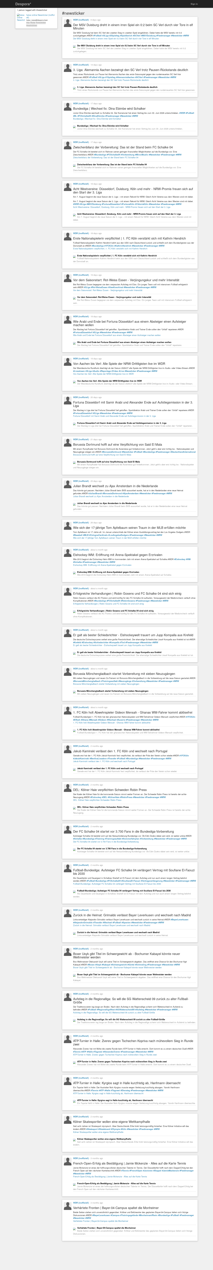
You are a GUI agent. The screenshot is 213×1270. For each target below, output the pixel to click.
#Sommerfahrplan (130, 838)
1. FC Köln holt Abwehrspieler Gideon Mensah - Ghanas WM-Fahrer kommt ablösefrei (111, 722)
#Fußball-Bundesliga (96, 880)
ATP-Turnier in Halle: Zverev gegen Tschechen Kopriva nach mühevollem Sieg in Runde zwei (115, 1054)
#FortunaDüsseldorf (111, 204)
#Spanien (126, 922)
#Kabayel (106, 964)
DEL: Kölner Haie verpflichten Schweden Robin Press (97, 799)
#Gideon (102, 719)
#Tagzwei (97, 1051)
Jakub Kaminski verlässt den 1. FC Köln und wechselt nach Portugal (104, 761)
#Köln (123, 1129)
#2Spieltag (114, 35)
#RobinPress (126, 797)
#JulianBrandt (95, 493)
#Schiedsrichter (101, 642)
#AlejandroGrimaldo (83, 922)
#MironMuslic (141, 154)
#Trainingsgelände (129, 1215)
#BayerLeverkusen (179, 919)
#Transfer (111, 758)
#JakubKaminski (81, 758)
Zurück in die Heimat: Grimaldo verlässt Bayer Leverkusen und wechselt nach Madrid (111, 925)
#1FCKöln (109, 245)
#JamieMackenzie (170, 1170)
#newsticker (41, 22)
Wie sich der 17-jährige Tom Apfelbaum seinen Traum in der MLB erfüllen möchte (109, 537)
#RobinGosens (128, 600)
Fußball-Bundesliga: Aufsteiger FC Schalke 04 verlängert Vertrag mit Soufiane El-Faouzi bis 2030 (117, 883)
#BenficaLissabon (98, 758)
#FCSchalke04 (84, 116)
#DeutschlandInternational (183, 451)
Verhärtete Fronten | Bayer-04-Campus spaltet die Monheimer (100, 1220)
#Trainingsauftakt (109, 681)
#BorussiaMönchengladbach (87, 681)
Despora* (23, 3)
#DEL (104, 797)
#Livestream (79, 371)
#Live (121, 371)
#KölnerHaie (113, 797)
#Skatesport (92, 1129)
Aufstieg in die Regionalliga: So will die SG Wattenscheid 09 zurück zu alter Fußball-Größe (114, 1012)
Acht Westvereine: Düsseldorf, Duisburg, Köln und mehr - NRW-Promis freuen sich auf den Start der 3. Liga (121, 207)
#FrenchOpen (135, 1170)
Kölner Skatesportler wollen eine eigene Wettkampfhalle (98, 1132)
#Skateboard (104, 1129)
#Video (114, 371)
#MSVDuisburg (148, 35)
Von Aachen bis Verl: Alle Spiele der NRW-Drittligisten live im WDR (103, 373)
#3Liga (105, 35)
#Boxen (91, 964)
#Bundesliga (100, 154)
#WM (188, 559)
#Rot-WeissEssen (99, 287)
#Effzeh (76, 719)
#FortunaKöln (127, 204)
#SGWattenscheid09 (125, 1009)
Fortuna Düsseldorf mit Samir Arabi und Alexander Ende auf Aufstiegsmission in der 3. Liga (114, 415)
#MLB (86, 535)
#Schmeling (141, 964)
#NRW (186, 35)
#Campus (115, 1215)
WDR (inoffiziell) (81, 19)
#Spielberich (126, 35)
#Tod (122, 642)
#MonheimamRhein (148, 1215)
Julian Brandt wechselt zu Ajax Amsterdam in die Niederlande (101, 496)
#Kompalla (114, 642)
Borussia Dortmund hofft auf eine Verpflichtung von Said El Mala (102, 454)
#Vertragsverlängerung (152, 880)
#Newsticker (177, 35)
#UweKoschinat (115, 287)
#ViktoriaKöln (141, 204)
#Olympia (115, 1129)
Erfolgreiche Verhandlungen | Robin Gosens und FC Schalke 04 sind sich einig (108, 603)
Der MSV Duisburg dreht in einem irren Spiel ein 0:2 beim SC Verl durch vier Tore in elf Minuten (116, 38)
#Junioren (148, 1170)
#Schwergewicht (119, 964)
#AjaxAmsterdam (130, 493)
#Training (99, 838)
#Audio (95, 371)
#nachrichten (31, 25)
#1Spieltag (110, 77)
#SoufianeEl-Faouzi (130, 880)
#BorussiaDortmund (111, 451)
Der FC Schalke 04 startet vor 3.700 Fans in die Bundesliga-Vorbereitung (106, 841)
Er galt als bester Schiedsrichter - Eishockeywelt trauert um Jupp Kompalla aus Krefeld (112, 645)
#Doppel (157, 1170)
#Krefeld (77, 642)
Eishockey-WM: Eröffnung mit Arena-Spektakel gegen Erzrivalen (102, 564)
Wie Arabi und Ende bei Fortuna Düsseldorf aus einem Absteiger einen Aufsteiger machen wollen (117, 335)
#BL (75, 116)
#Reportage (105, 371)
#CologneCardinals (98, 535)
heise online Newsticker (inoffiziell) (40, 16)
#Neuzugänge (124, 681)
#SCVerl (136, 35)
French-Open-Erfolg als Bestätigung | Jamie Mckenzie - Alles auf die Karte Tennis (110, 1176)
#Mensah (93, 719)
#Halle (90, 1051)
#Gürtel (130, 964)
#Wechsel (111, 719)
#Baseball (77, 535)
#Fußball (97, 35)
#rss (28, 22)
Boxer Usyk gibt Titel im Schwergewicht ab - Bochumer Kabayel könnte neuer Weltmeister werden (117, 967)
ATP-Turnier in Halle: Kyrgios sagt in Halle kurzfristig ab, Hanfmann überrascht (108, 1093)
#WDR (182, 113)
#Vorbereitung (127, 154)
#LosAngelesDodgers (118, 535)
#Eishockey (179, 559)
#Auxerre (121, 719)
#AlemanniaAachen (125, 77)
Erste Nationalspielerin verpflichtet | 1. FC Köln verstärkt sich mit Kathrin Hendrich (110, 248)
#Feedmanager (163, 35)
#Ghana (84, 719)
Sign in (194, 3)
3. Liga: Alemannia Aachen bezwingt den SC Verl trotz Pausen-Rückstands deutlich (111, 79)
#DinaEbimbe (98, 116)
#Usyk (98, 964)
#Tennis (77, 1051)
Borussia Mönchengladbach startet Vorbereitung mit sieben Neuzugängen (106, 683)
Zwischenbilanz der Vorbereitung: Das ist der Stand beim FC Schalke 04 (105, 157)
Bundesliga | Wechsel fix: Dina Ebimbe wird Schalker (97, 118)
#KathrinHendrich (122, 245)
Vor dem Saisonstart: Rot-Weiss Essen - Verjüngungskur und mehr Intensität (107, 290)
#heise (33, 22)
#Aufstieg (139, 1009)
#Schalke (77, 562)
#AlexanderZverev (111, 1051)
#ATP (83, 1051)
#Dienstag (125, 1090)
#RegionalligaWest (106, 1009)
